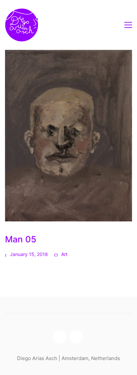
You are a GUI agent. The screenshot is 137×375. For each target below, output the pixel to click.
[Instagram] (59, 336)
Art (64, 254)
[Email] (76, 336)
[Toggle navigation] (128, 25)
